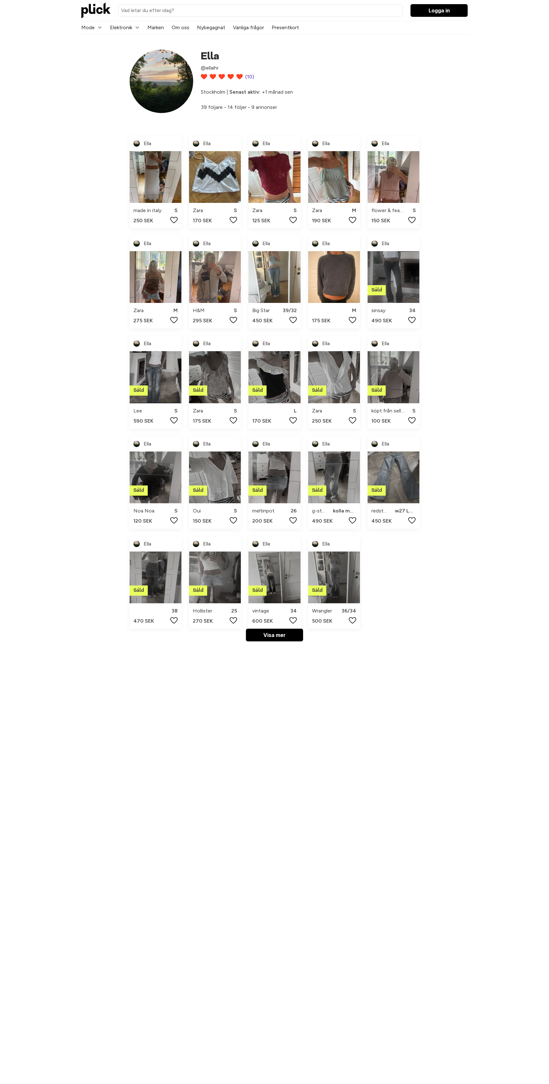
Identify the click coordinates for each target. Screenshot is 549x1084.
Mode (88, 27)
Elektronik (121, 27)
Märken (155, 27)
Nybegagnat (211, 27)
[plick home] (96, 10)
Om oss (180, 27)
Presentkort (285, 27)
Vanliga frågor (248, 27)
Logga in (439, 10)
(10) (249, 77)
